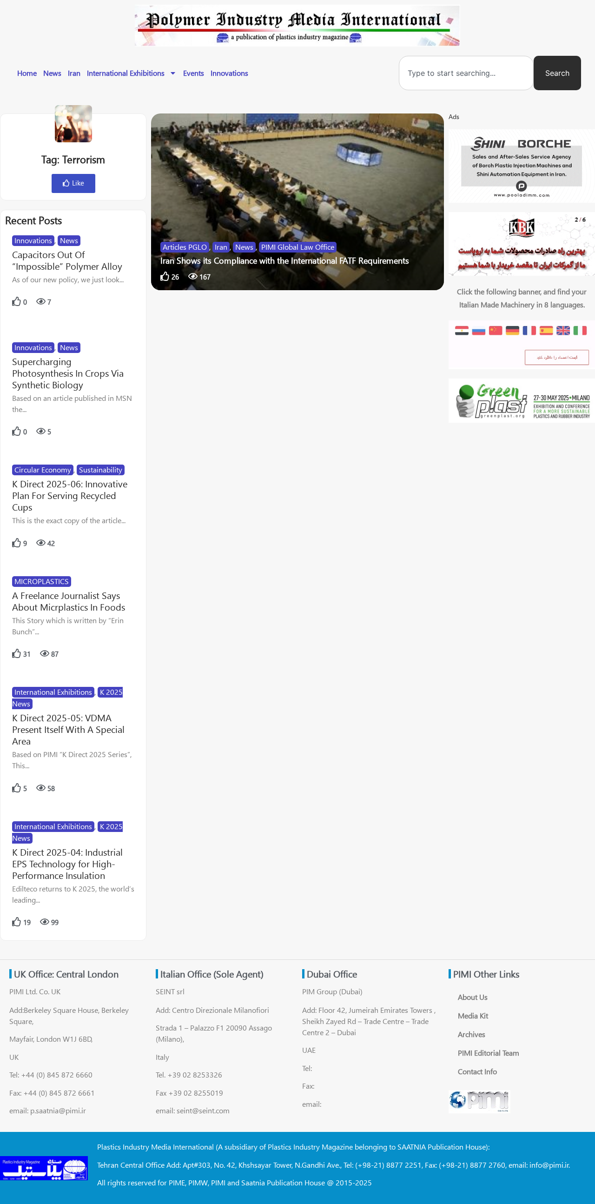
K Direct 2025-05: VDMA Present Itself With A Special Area (68, 729)
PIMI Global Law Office (297, 247)
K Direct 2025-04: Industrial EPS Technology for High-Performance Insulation (67, 863)
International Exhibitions (126, 73)
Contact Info (477, 1071)
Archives (471, 1034)
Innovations (229, 73)
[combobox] (466, 73)
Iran (74, 73)
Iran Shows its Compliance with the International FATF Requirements (284, 260)
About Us (473, 997)
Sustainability (100, 469)
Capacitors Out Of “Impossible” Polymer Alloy (67, 260)
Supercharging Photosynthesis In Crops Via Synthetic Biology (68, 373)
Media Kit (473, 1015)
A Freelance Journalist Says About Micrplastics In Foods (68, 601)
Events (193, 73)
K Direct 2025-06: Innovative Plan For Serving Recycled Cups (69, 495)
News (52, 73)
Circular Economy (42, 469)
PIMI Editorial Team (488, 1053)
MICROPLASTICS (41, 581)
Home (27, 73)
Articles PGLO (185, 247)
